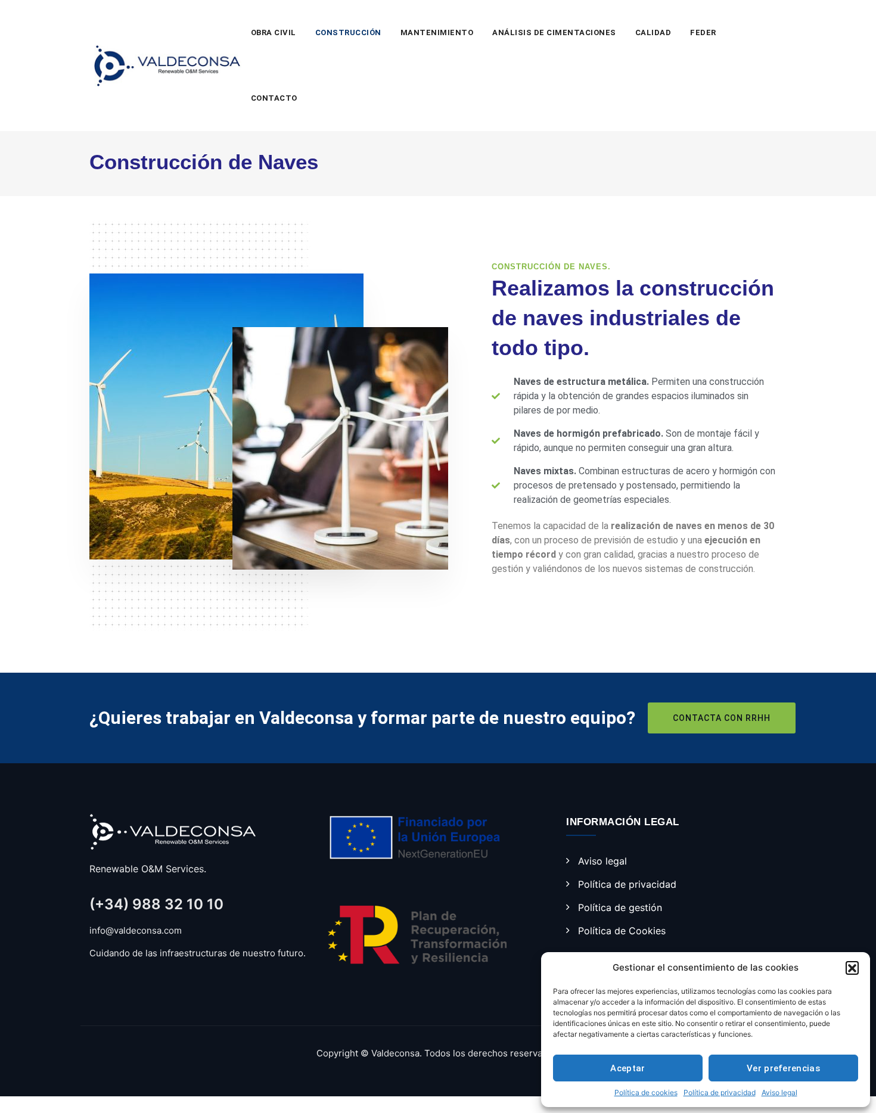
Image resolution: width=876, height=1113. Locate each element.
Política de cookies (646, 1092)
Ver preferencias (783, 1068)
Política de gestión (620, 907)
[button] (852, 968)
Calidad (653, 32)
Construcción (348, 32)
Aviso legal (779, 1092)
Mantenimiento (437, 32)
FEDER (703, 32)
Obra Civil (273, 32)
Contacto (274, 98)
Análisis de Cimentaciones (554, 32)
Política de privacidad (720, 1092)
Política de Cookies (622, 931)
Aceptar (627, 1068)
